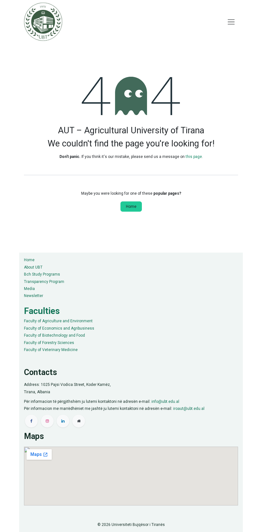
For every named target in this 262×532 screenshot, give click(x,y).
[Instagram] (47, 421)
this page (194, 156)
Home (131, 206)
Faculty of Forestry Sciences (49, 342)
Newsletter (33, 295)
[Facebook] (31, 421)
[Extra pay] (78, 421)
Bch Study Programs (42, 274)
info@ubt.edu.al (165, 401)
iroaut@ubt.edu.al (188, 408)
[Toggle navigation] (231, 22)
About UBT (33, 267)
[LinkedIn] (63, 421)
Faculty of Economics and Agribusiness (59, 328)
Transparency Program (44, 281)
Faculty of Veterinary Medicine (51, 350)
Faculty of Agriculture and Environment (58, 321)
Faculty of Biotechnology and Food (54, 335)
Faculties (42, 311)
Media (29, 288)
